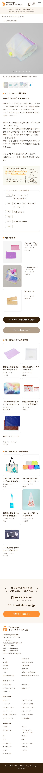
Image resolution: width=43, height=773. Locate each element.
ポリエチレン (7, 743)
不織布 (5, 727)
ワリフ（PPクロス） (28, 743)
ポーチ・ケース (20, 195)
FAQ (4, 672)
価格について (26, 688)
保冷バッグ (6, 700)
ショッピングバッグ (28, 714)
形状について (26, 684)
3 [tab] (20, 72)
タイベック (25, 746)
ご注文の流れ (26, 665)
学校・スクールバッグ (28, 707)
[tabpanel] (21, 48)
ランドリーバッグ (27, 700)
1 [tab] (14, 72)
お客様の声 (25, 668)
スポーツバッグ (26, 711)
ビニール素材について (21, 330)
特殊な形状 (18, 212)
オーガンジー (7, 746)
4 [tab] (23, 72)
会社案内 (5, 662)
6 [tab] (29, 72)
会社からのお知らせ (28, 662)
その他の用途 (19, 198)
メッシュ (24, 750)
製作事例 (5, 665)
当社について (26, 658)
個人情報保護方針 (8, 675)
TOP (4, 658)
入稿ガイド (6, 691)
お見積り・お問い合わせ (29, 672)
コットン (24, 727)
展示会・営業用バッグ (9, 714)
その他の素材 (7, 753)
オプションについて (9, 688)
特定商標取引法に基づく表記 (30, 675)
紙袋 (23, 739)
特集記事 (5, 668)
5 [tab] (26, 72)
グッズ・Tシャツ (8, 718)
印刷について (7, 684)
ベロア (5, 750)
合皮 (4, 739)
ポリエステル (7, 730)
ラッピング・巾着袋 (28, 704)
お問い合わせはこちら (21, 614)
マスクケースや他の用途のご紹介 (21, 320)
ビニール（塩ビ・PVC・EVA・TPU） (28, 731)
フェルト (24, 736)
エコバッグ (6, 704)
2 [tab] (17, 72)
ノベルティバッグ (8, 707)
